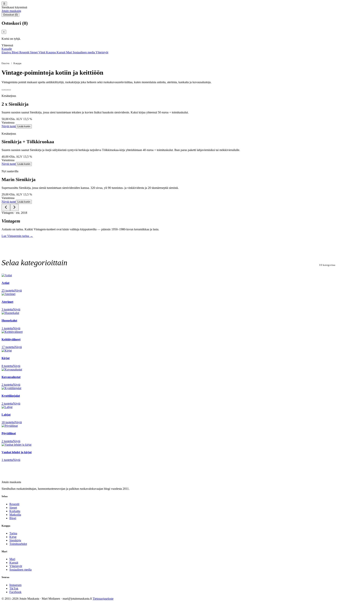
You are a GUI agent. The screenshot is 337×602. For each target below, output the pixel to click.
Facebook (15, 592)
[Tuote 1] (3, 89)
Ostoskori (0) (10, 14)
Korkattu (14, 511)
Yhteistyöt (102, 52)
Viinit (42, 52)
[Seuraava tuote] (14, 207)
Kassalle (7, 48)
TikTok (13, 588)
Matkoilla (15, 514)
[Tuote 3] (9, 89)
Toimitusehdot (18, 543)
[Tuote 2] (6, 89)
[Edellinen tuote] (6, 207)
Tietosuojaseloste (103, 598)
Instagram (15, 585)
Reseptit (24, 52)
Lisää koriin (23, 126)
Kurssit (61, 52)
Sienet (34, 52)
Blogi (15, 52)
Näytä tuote (9, 126)
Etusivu (7, 52)
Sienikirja (15, 540)
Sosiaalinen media (84, 52)
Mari (69, 52)
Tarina (13, 533)
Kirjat (12, 536)
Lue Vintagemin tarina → (17, 236)
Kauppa (51, 52)
